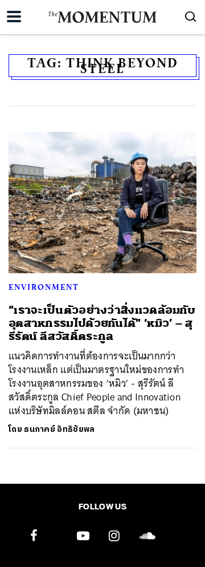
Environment (44, 287)
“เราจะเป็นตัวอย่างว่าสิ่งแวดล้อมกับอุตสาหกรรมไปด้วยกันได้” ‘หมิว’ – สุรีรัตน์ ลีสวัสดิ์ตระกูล (102, 323)
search (190, 16)
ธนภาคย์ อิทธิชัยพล (59, 429)
